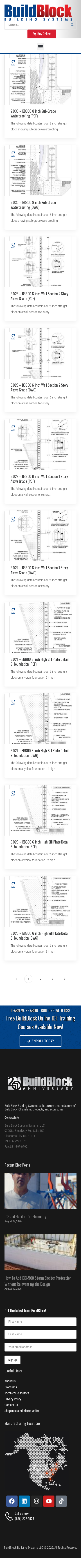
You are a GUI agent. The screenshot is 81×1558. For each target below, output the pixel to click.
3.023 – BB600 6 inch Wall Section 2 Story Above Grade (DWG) (39, 387)
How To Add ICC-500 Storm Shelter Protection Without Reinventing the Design (37, 1281)
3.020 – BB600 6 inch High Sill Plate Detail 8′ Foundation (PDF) (40, 844)
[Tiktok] (61, 1501)
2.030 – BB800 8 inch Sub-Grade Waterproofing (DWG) (33, 205)
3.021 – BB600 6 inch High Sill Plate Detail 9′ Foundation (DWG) (40, 753)
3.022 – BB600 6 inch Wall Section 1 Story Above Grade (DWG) (39, 570)
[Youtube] (48, 1501)
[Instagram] (36, 1501)
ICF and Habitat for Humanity (25, 1217)
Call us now (22, 1514)
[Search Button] (72, 25)
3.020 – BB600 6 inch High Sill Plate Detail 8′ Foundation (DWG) (40, 936)
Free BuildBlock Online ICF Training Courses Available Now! (40, 1022)
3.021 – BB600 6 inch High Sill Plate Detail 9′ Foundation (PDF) (40, 662)
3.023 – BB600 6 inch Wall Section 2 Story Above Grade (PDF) (39, 296)
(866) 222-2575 (24, 1519)
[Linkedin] (24, 1501)
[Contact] (9, 1516)
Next (64, 979)
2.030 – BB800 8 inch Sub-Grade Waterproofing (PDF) (33, 113)
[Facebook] (12, 1501)
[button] (40, 46)
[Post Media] (40, 79)
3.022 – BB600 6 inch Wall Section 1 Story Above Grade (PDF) (39, 479)
